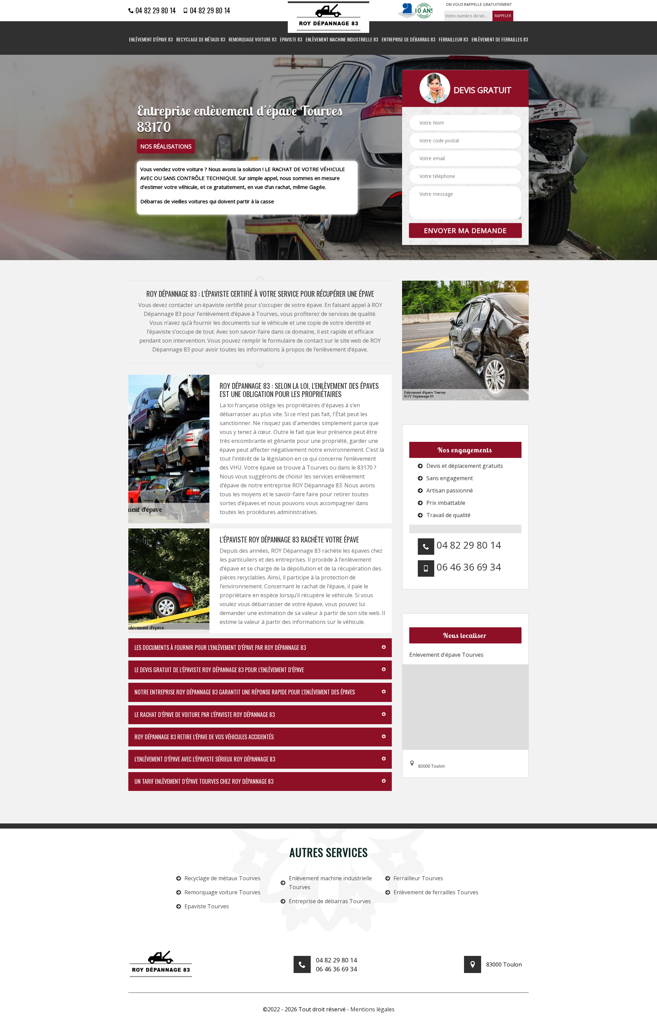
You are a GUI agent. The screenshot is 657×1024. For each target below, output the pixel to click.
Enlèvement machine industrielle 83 (342, 39)
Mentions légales (372, 1009)
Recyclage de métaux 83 (200, 39)
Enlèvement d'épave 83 (151, 39)
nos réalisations (166, 146)
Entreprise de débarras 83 (408, 39)
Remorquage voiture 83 (252, 39)
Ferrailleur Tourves (418, 878)
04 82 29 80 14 (155, 10)
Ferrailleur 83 (453, 39)
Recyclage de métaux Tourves (222, 878)
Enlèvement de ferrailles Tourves (436, 892)
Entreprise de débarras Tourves (330, 901)
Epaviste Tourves (206, 906)
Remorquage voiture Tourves (222, 892)
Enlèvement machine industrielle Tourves (330, 882)
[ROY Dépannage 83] (328, 17)
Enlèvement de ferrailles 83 (500, 39)
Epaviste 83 (291, 39)
